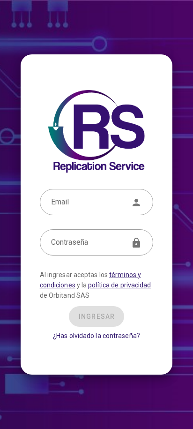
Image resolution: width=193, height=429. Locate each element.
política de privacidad (119, 285)
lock (136, 242)
